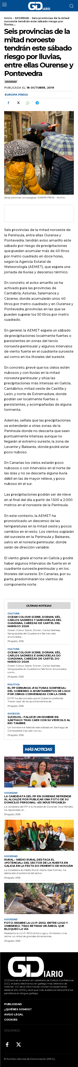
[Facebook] (8, 103)
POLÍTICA (13, 684)
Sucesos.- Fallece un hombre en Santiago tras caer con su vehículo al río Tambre (38, 720)
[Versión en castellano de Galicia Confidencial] (39, 6)
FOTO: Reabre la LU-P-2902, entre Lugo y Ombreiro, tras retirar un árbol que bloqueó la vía (36, 926)
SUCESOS (13, 713)
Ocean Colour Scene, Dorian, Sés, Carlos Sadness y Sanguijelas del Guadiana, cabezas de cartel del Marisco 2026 (34, 621)
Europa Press (16, 94)
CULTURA (13, 613)
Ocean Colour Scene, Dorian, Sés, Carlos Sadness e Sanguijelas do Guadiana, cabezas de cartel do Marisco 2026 (34, 657)
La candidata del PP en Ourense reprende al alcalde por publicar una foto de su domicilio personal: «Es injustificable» (37, 799)
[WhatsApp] (27, 103)
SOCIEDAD (22, 18)
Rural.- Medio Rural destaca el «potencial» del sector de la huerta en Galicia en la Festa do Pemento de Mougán (38, 862)
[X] (18, 103)
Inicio (8, 18)
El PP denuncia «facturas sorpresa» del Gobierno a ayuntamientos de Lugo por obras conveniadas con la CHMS (38, 691)
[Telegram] (37, 103)
